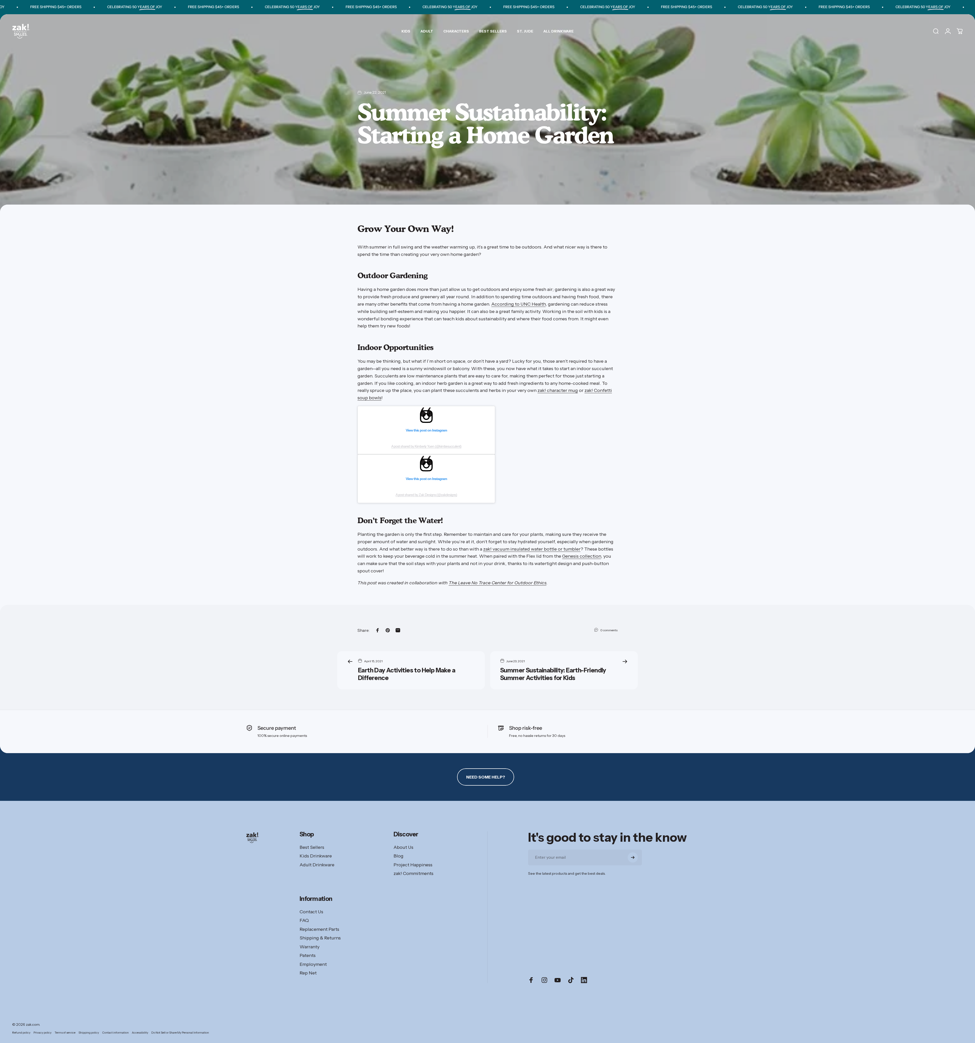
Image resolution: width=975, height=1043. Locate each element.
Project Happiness (413, 865)
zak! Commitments (413, 873)
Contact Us (311, 912)
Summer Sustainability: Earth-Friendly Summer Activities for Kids (553, 674)
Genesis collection (581, 556)
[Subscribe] (633, 857)
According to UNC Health (518, 304)
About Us (403, 847)
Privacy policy (43, 1032)
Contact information (115, 1032)
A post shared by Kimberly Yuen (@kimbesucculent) (426, 446)
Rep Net (308, 973)
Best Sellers (312, 847)
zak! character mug (558, 390)
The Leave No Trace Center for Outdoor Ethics (497, 583)
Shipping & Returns (320, 938)
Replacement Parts (319, 929)
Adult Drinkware (317, 865)
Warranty (309, 947)
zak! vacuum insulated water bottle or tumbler (531, 549)
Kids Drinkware (316, 856)
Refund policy (21, 1032)
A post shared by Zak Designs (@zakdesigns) (426, 495)
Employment (313, 964)
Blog (398, 856)
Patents (308, 955)
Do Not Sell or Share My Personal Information (180, 1032)
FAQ (304, 920)
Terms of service (65, 1032)
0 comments (609, 630)
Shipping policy (88, 1032)
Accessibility (140, 1032)
